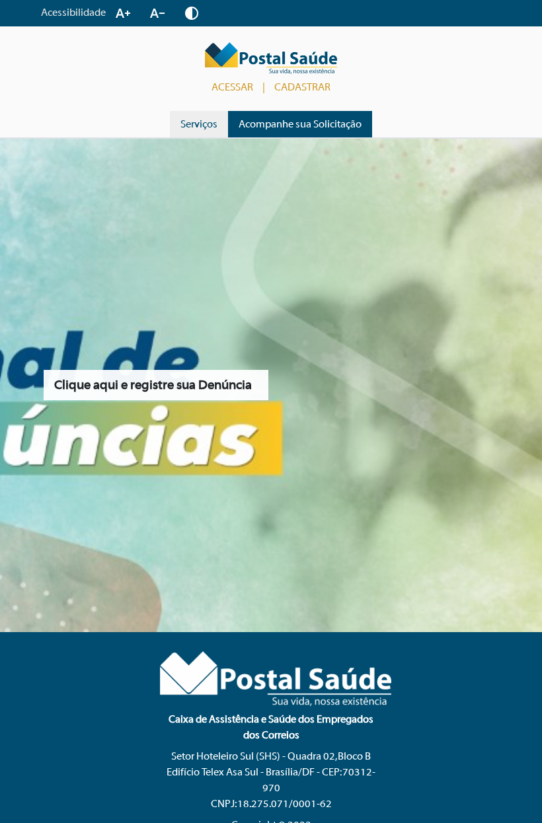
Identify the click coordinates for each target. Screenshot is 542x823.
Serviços (198, 124)
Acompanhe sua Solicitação (300, 124)
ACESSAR (232, 87)
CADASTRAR (302, 87)
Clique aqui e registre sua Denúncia (153, 384)
